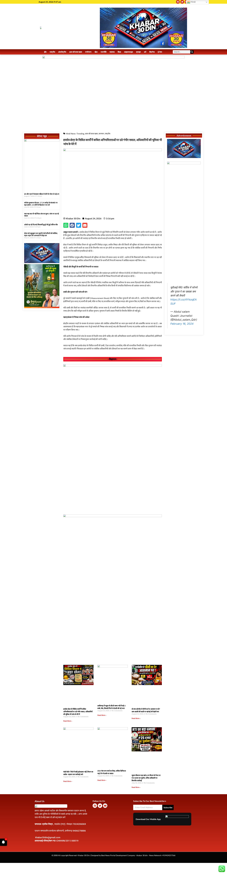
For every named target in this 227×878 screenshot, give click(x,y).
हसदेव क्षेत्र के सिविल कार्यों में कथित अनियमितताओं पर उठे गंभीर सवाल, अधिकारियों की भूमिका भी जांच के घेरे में (77, 711)
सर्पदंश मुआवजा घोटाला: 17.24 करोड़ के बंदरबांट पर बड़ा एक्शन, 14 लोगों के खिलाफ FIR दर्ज (41, 203)
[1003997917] (41, 262)
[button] (65, 225)
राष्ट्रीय (52, 52)
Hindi (193, 2)
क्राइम (138, 52)
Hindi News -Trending (75, 133)
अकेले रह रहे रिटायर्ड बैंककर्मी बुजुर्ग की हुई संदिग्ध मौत (41, 224)
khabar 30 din (142, 855)
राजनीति (103, 52)
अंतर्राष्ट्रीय (62, 52)
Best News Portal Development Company (118, 855)
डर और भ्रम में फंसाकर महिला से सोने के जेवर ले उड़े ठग (41, 194)
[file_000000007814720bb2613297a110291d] (41, 140)
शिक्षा (119, 52)
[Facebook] (178, 2)
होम (45, 52)
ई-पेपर (160, 52)
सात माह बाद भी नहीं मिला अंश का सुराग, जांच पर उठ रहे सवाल (41, 215)
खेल (96, 52)
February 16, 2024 (182, 323)
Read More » (67, 721)
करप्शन (101, 133)
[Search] (192, 52)
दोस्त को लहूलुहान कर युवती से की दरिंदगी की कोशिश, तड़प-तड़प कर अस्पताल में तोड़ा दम (41, 234)
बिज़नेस (152, 52)
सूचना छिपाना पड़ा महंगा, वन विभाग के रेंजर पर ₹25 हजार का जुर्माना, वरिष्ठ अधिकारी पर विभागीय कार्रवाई (146, 778)
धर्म (145, 52)
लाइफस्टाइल (128, 52)
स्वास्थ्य (112, 52)
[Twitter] (182, 2)
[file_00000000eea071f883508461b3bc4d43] (112, 366)
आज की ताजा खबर (75, 52)
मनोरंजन (88, 52)
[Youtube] (105, 805)
